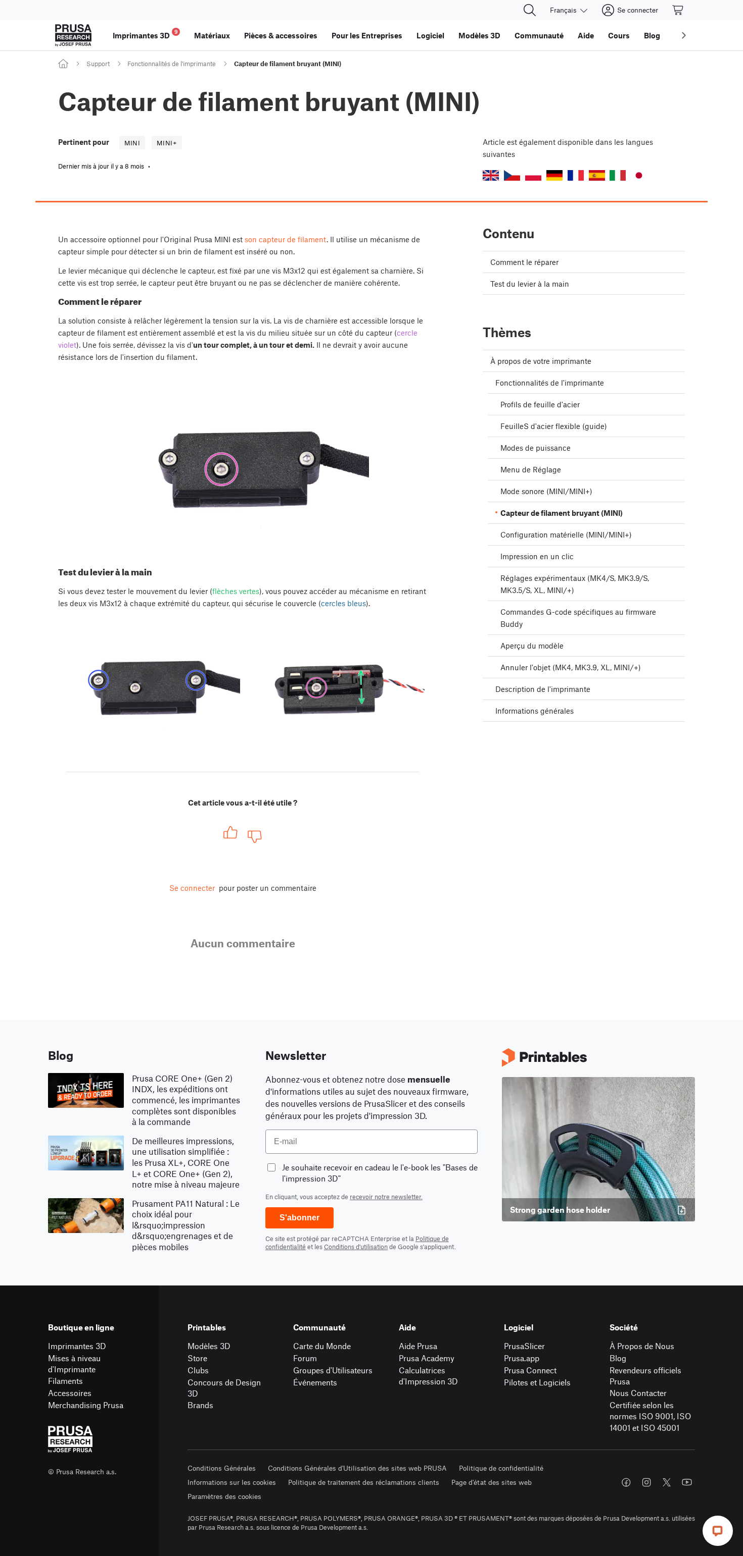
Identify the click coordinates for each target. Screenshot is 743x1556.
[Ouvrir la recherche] (530, 10)
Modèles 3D (209, 1346)
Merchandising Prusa (85, 1405)
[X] (667, 1482)
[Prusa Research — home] (73, 35)
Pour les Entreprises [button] (367, 35)
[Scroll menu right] (684, 35)
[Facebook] (626, 1482)
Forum (305, 1358)
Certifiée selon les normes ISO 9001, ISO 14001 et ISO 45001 (650, 1416)
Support (98, 64)
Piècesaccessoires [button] (280, 35)
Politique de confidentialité (501, 1468)
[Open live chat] (718, 1531)
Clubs (198, 1370)
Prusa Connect (530, 1370)
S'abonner (299, 1217)
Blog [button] (652, 35)
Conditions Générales (222, 1468)
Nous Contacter (638, 1393)
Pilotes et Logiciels (537, 1382)
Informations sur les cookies (232, 1482)
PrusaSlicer (524, 1346)
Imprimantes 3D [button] (145, 34)
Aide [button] (586, 35)
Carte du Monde (322, 1346)
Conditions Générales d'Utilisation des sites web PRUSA (357, 1468)
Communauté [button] (539, 35)
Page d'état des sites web (491, 1482)
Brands (200, 1405)
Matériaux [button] (212, 35)
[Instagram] (646, 1482)
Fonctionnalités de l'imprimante (171, 64)
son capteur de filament (286, 239)
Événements (315, 1382)
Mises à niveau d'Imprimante (74, 1363)
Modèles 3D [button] (479, 35)
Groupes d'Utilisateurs (333, 1370)
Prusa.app (521, 1358)
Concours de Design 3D (224, 1388)
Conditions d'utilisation (356, 1247)
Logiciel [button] (430, 35)
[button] (491, 175)
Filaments (65, 1380)
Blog (618, 1358)
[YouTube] (687, 1482)
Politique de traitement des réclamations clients (363, 1482)
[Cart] (678, 10)
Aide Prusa (418, 1346)
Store (197, 1358)
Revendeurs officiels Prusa (645, 1375)
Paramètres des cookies (224, 1496)
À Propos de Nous (642, 1346)
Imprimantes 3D (77, 1346)
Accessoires (69, 1393)
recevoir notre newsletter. (386, 1197)
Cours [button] (619, 35)
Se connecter (192, 887)
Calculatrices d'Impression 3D (428, 1375)
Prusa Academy (426, 1358)
